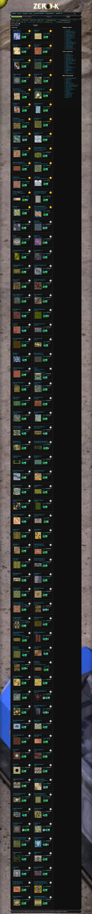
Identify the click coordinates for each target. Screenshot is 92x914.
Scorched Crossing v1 (70, 32)
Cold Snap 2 (68, 87)
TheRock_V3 (68, 41)
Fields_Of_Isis (68, 96)
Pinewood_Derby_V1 (70, 43)
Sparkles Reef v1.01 (70, 35)
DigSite (67, 65)
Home (14, 13)
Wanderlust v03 (69, 83)
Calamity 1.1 (68, 81)
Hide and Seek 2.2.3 (70, 67)
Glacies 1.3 (68, 97)
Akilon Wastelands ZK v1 (71, 86)
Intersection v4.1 (69, 93)
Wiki (30, 13)
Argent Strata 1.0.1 (69, 73)
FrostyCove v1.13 (69, 34)
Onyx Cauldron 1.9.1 (70, 63)
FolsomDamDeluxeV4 (70, 78)
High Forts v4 (68, 62)
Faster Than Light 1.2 (70, 61)
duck (66, 71)
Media (25, 13)
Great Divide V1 (69, 47)
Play (19, 13)
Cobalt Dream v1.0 (70, 36)
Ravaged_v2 (68, 91)
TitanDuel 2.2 (68, 79)
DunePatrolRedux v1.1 (70, 42)
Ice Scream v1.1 (69, 56)
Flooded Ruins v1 (69, 70)
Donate (59, 13)
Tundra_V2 (68, 39)
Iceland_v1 (68, 90)
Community (50, 13)
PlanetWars (38, 13)
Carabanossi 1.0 (69, 45)
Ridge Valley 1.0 (69, 58)
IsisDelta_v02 (68, 94)
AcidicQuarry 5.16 (69, 38)
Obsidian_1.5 (68, 82)
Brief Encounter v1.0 (70, 49)
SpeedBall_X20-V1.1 (70, 31)
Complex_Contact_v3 (70, 59)
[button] (68, 17)
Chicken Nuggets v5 (70, 89)
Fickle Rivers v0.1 (69, 55)
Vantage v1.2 (68, 54)
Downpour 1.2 (69, 66)
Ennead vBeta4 (69, 46)
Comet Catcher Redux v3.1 (71, 85)
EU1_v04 (67, 30)
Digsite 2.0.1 (68, 69)
